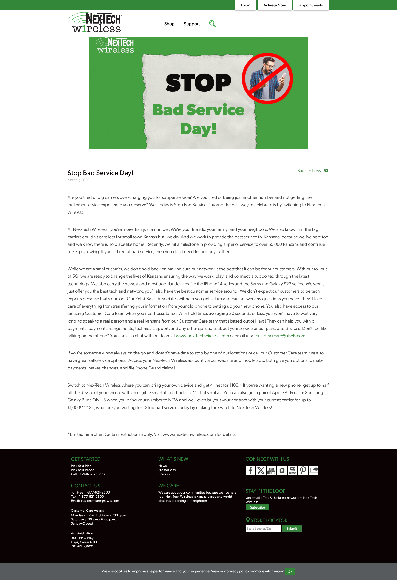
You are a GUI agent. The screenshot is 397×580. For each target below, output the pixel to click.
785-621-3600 (82, 546)
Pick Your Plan (81, 465)
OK (290, 571)
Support (192, 23)
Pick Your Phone (82, 469)
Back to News (310, 170)
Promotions (167, 469)
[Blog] (292, 470)
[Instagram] (282, 470)
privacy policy (237, 570)
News (162, 465)
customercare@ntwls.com (280, 335)
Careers (164, 473)
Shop (169, 23)
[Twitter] (261, 470)
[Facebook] (250, 470)
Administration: (82, 533)
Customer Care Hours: (87, 510)
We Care (168, 485)
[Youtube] (271, 470)
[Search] (212, 24)
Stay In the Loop (266, 490)
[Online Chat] (313, 470)
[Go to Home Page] (109, 23)
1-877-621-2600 (97, 492)
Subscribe (257, 507)
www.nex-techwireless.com (202, 335)
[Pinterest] (303, 470)
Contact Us (85, 485)
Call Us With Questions (88, 473)
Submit (291, 528)
